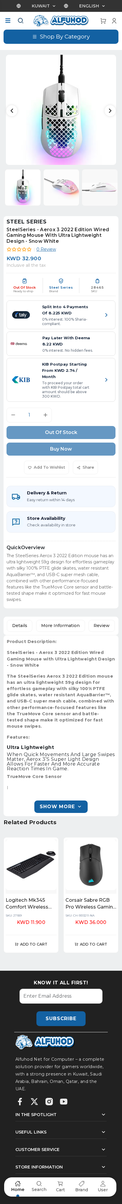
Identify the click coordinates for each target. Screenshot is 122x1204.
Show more (57, 806)
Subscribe (61, 1018)
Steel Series (26, 221)
